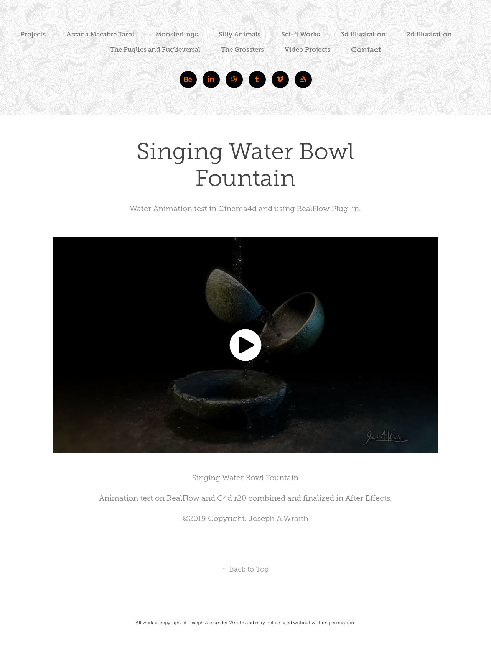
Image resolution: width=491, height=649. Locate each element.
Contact (366, 49)
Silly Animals (239, 34)
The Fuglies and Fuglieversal (155, 49)
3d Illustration (363, 34)
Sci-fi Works (300, 34)
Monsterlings (176, 34)
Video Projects (307, 49)
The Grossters (242, 49)
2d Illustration (429, 34)
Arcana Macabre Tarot (100, 34)
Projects (33, 34)
